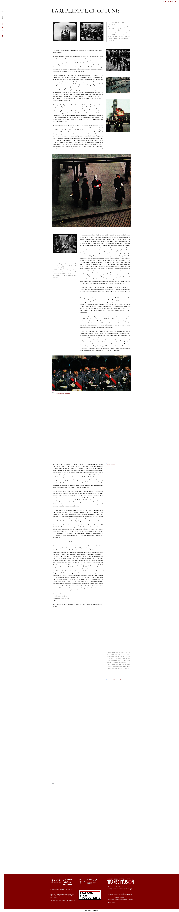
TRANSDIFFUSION (2, 31)
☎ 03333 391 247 (111, 899)
